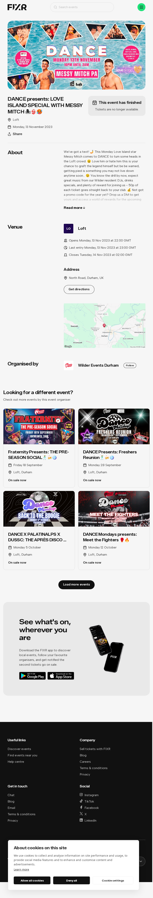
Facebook (91, 808)
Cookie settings (113, 880)
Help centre (16, 762)
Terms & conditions (94, 768)
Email (11, 808)
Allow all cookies (32, 880)
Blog (83, 755)
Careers (85, 762)
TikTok (89, 801)
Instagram (91, 795)
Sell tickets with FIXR (95, 749)
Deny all (71, 880)
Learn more (21, 869)
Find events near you (22, 755)
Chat (11, 795)
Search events (68, 7)
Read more (73, 208)
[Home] (17, 7)
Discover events (19, 749)
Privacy (85, 774)
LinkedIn (90, 820)
